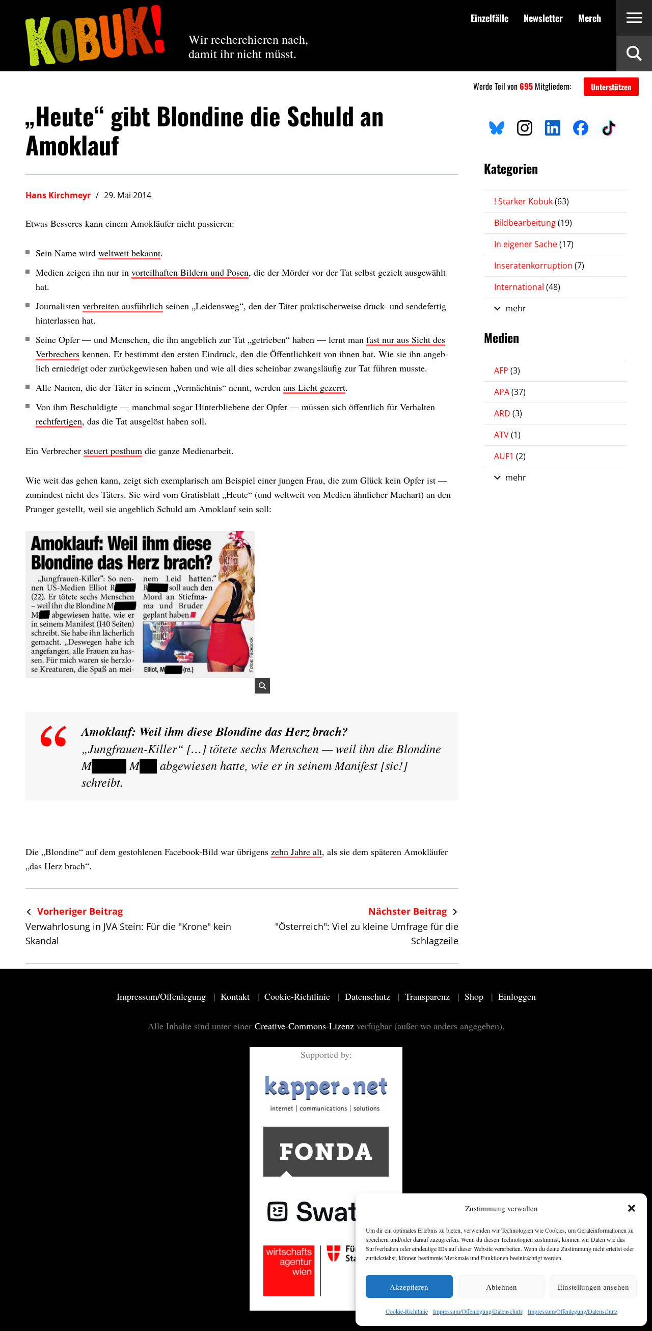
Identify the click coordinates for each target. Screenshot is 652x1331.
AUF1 (510, 456)
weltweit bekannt (129, 253)
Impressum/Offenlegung (162, 996)
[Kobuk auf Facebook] (580, 126)
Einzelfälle (489, 17)
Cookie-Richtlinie (407, 1311)
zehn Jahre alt (296, 851)
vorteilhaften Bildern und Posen (190, 272)
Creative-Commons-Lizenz (304, 1026)
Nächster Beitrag (408, 911)
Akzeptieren (409, 1287)
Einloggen (517, 996)
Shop (475, 996)
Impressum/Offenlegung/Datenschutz (478, 1311)
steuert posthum (113, 450)
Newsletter (543, 17)
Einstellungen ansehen (593, 1287)
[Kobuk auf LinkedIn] (552, 126)
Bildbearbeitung (533, 222)
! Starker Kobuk (531, 201)
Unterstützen (611, 86)
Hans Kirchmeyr (58, 195)
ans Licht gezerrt (314, 387)
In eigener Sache (534, 244)
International (527, 286)
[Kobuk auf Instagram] (524, 126)
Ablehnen (501, 1287)
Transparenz (428, 996)
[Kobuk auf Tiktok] (608, 126)
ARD (508, 413)
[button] (632, 1208)
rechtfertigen (59, 421)
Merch (589, 17)
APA (510, 391)
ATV (507, 434)
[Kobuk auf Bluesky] (496, 126)
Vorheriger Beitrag (79, 911)
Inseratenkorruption (539, 265)
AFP (507, 370)
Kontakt (236, 996)
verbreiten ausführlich (123, 306)
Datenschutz (369, 996)
